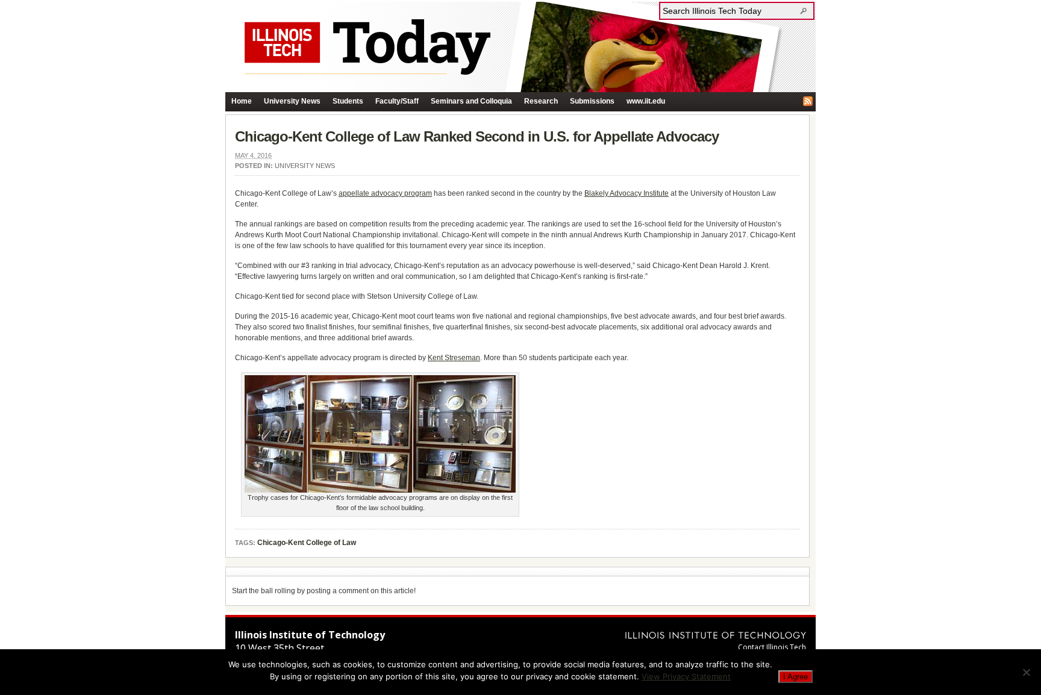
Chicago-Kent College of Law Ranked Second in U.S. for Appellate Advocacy (477, 136)
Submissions (592, 101)
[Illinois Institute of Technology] (715, 635)
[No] (1026, 672)
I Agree (795, 676)
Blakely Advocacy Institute (626, 193)
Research (541, 101)
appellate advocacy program (385, 193)
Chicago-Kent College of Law (306, 542)
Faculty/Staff (397, 101)
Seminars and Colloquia (471, 101)
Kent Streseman (454, 358)
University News (292, 101)
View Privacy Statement (686, 676)
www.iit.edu (646, 101)
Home (241, 101)
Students (348, 101)
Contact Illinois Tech (772, 647)
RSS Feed (808, 101)
